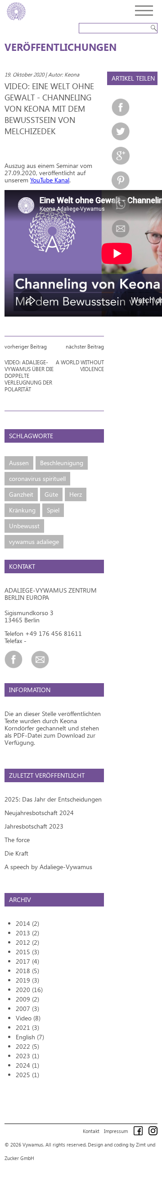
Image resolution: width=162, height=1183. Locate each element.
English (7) (30, 1037)
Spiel (53, 510)
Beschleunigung (61, 462)
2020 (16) (29, 989)
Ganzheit (21, 494)
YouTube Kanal (49, 180)
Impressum (116, 1131)
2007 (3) (27, 1008)
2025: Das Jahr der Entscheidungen (53, 799)
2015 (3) (27, 951)
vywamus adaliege (34, 541)
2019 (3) (27, 980)
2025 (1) (27, 1074)
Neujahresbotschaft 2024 (39, 812)
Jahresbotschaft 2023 (33, 826)
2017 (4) (27, 961)
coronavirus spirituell (37, 478)
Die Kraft (16, 853)
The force (17, 839)
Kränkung (22, 510)
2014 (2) (27, 923)
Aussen (19, 462)
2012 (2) (27, 942)
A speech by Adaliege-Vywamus (48, 866)
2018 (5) (27, 970)
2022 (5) (27, 1046)
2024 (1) (27, 1065)
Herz (75, 494)
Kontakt (91, 1131)
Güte (51, 494)
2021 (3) (27, 1027)
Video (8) (28, 1018)
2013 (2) (27, 933)
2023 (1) (27, 1056)
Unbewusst (24, 525)
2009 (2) (27, 999)
